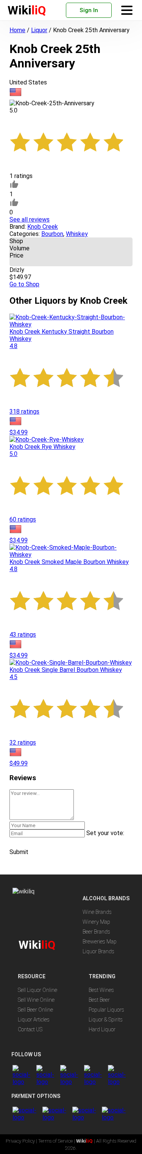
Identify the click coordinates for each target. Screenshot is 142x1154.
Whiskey (77, 233)
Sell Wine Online (36, 1000)
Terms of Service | (57, 1141)
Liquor (39, 30)
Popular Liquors (106, 1010)
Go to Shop (24, 284)
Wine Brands (97, 912)
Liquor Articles (34, 1020)
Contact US (30, 1029)
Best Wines (101, 990)
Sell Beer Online (35, 1010)
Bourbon (52, 233)
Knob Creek (42, 226)
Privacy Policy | (22, 1141)
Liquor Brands (98, 951)
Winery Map (96, 922)
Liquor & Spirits (106, 1020)
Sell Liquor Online (37, 990)
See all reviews (29, 219)
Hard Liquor (102, 1029)
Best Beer (99, 1000)
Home (17, 30)
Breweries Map (100, 942)
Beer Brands (96, 932)
